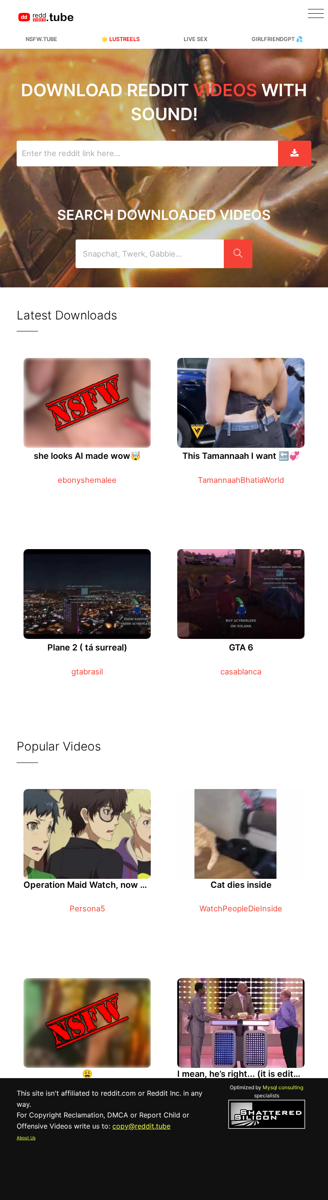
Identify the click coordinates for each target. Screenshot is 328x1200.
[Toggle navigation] (316, 13)
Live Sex (196, 39)
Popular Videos (59, 746)
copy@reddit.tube (141, 1126)
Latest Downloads (67, 315)
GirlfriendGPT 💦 (277, 39)
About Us (26, 1137)
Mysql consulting (283, 1087)
